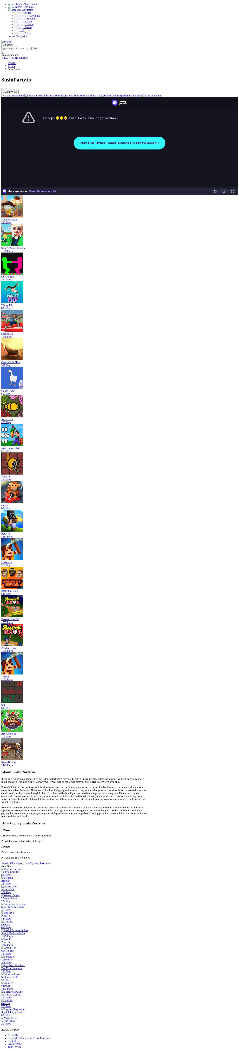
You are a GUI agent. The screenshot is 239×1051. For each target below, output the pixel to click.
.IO (10, 863)
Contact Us (13, 1041)
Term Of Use (14, 1046)
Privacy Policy (15, 1044)
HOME (12, 63)
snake (48, 863)
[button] (6, 41)
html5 (29, 863)
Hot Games (28, 7)
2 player (41, 863)
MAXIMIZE (8, 92)
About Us (13, 1035)
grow (34, 863)
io (13, 863)
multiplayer (20, 863)
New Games (30, 4)
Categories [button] (27, 9)
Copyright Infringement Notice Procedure (29, 1038)
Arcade (11, 66)
